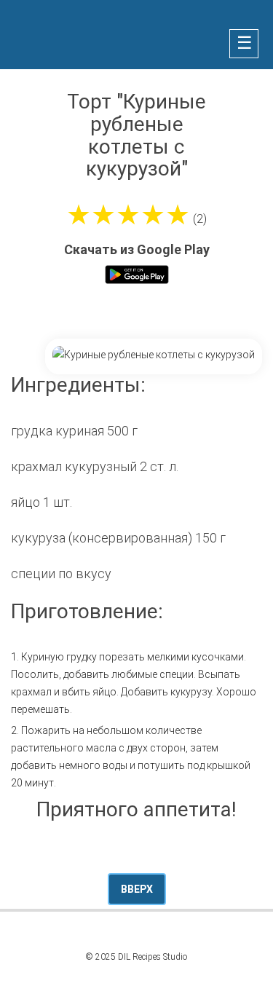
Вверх (137, 889)
